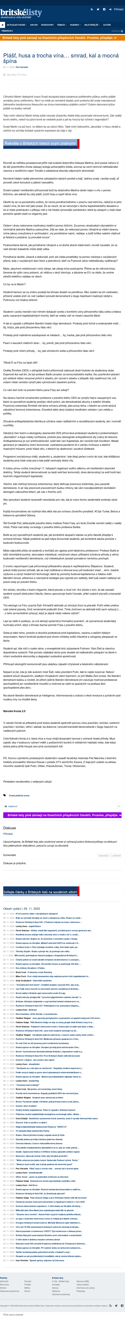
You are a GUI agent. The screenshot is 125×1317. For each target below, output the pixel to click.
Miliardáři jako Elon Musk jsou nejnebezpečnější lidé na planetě (45, 1210)
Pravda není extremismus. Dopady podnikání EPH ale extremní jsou (47, 1093)
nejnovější (104, 855)
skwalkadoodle (35, 1172)
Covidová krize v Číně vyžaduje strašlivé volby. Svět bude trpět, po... (47, 947)
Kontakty (56, 1284)
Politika (27, 1284)
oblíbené (117, 855)
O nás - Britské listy (60, 1281)
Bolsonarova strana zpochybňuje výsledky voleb (52, 1180)
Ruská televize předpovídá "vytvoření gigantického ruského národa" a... (49, 997)
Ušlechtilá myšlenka (42, 980)
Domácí (27, 1281)
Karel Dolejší (22, 1118)
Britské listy (23, 14)
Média (27, 1287)
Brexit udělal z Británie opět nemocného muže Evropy (40, 993)
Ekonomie (4, 1284)
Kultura (3, 1287)
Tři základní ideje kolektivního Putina (32, 1130)
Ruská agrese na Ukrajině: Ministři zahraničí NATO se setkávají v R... (47, 943)
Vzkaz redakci (82, 1284)
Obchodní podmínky (61, 1294)
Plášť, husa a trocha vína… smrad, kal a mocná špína (53, 1168)
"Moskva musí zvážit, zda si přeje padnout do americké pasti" (44, 1164)
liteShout (33, 1009)
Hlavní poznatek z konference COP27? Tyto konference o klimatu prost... (49, 1231)
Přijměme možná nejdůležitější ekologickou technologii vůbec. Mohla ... (48, 1114)
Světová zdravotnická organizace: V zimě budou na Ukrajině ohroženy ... (49, 1206)
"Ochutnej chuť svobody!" (28, 1084)
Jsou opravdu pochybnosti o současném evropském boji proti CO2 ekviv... (66, 1018)
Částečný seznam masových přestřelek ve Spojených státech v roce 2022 (50, 1201)
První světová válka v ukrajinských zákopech (37, 913)
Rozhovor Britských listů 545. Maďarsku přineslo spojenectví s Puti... (47, 1038)
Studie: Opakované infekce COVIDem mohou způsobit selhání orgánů (48, 1151)
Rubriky (75, 24)
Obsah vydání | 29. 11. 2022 (21, 908)
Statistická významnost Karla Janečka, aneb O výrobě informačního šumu (63, 1118)
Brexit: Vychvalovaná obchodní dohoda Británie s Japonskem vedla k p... (49, 1051)
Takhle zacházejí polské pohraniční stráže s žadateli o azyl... (43, 1252)
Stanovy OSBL (82, 1281)
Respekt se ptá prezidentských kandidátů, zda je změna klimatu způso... (49, 1256)
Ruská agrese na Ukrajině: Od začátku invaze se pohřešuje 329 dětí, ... (48, 963)
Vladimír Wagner (23, 1018)
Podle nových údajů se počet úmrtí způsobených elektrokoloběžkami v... (49, 1072)
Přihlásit (118, 9)
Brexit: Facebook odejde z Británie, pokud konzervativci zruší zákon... (48, 1101)
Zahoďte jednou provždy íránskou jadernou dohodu (39, 1139)
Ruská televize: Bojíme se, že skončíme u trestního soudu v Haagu (46, 938)
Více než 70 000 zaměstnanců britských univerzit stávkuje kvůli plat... (48, 1226)
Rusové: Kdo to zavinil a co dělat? (31, 1122)
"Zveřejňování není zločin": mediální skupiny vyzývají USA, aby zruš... (48, 984)
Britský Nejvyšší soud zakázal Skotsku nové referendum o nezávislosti (49, 1235)
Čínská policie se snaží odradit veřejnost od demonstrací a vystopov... (48, 959)
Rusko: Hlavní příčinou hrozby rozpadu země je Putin (40, 1135)
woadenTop (34, 1080)
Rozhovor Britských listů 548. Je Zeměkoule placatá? (40, 1193)
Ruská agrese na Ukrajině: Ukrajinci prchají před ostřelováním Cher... (48, 1047)
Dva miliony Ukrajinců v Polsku (30, 967)
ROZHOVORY (47, 24)
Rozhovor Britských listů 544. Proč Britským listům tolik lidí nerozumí (48, 1055)
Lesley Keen (21, 926)
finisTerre (33, 1185)
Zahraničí (4, 1281)
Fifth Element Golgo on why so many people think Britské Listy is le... (62, 1022)
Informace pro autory (85, 1287)
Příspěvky (7, 30)
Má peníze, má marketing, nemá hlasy (45, 1089)
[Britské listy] (41, 144)
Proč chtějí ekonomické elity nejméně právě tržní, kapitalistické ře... (58, 976)
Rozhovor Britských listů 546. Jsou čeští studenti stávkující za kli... (46, 1030)
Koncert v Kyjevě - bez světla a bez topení (35, 1059)
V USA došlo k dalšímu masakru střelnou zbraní (38, 1239)
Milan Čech (21, 976)
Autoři (107, 24)
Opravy (55, 1287)
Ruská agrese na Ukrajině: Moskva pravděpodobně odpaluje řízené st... (49, 1076)
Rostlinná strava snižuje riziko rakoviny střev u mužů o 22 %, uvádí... (47, 934)
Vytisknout (12, 806)
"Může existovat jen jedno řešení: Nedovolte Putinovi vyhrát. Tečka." (47, 1160)
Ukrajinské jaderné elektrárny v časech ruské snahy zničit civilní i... (63, 1034)
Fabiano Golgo (22, 1022)
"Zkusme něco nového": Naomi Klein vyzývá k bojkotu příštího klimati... (49, 1214)
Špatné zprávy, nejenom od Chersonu (47, 1260)
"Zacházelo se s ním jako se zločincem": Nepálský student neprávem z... (49, 1068)
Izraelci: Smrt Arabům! (26, 1105)
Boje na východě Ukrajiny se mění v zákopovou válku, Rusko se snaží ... (49, 917)
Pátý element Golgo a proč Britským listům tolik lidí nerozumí (58, 1197)
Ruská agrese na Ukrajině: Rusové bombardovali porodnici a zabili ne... (49, 1189)
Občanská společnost (9, 1291)
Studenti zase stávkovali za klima (47, 1097)
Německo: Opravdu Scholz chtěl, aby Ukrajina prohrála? (42, 1155)
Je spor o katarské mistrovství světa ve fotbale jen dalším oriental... (47, 1218)
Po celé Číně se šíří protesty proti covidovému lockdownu (42, 1043)
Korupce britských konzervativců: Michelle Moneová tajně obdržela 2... (48, 1222)
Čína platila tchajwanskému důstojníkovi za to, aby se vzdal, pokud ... (47, 1147)
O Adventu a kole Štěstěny (40, 972)
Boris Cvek (21, 972)
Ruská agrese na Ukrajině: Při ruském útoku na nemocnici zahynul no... (49, 1247)
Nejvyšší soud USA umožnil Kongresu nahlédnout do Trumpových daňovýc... (51, 1243)
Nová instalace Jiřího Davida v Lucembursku (36, 1014)
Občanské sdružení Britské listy (31, 1305)
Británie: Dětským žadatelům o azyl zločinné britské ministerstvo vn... (48, 1001)
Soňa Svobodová (23, 980)
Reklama (56, 1291)
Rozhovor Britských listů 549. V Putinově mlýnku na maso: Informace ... (49, 922)
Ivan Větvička (22, 1260)
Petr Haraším (22, 67)
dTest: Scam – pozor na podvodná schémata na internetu (42, 1176)
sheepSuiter (34, 1064)
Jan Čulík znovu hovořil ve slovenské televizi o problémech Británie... (48, 988)
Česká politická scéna (19, 795)
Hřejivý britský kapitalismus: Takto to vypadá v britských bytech (45, 1109)
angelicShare (35, 926)
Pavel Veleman (22, 930)
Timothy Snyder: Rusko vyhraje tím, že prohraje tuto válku (42, 951)
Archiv (34, 24)
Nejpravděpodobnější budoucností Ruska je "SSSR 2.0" (41, 1126)
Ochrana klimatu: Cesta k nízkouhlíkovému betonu (39, 1143)
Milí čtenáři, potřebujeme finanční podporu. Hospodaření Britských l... (46, 955)
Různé (27, 1291)
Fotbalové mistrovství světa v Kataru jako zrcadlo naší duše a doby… (63, 1026)
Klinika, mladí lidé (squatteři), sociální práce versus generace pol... (61, 930)
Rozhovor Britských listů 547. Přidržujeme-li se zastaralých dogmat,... (48, 1005)
